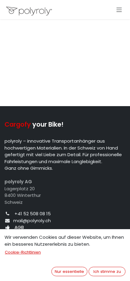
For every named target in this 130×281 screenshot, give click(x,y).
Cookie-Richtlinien (23, 252)
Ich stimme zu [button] (107, 271)
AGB (19, 227)
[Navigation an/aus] (119, 9)
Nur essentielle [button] (69, 271)
